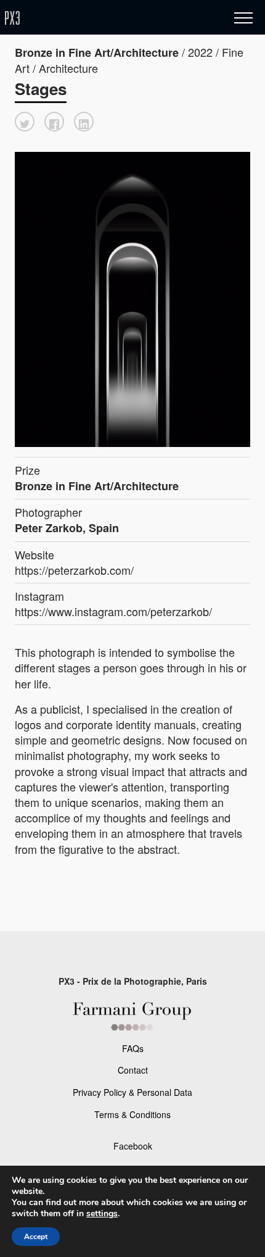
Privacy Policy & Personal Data (132, 1092)
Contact (133, 1070)
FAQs (133, 1048)
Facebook (132, 1146)
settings (102, 1213)
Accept (35, 1237)
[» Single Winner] (85, 18)
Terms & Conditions (132, 1114)
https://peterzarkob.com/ (74, 570)
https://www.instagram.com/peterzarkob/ (113, 611)
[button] (25, 122)
